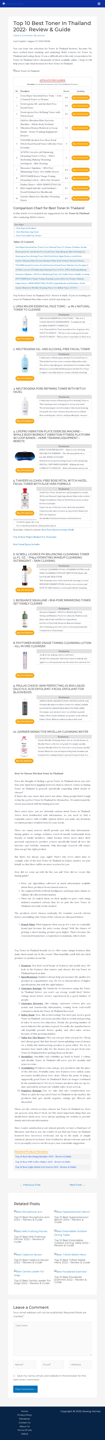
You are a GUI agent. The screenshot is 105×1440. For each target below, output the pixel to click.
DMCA (24, 1434)
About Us (25, 1426)
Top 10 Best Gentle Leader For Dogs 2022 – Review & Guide (32, 1282)
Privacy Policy (24, 1415)
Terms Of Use (25, 1430)
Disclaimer (24, 1418)
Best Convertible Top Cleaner (28, 235)
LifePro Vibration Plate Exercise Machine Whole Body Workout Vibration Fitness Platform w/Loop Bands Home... (49, 263)
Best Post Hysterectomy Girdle (58, 529)
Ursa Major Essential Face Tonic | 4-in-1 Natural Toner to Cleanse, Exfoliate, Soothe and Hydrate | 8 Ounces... (51, 249)
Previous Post (30, 1184)
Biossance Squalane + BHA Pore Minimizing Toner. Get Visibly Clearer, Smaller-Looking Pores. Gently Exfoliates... (52, 276)
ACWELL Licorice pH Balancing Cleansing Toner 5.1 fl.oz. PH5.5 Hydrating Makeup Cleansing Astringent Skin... (51, 272)
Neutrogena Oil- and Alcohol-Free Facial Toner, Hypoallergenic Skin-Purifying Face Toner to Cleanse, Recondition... (50, 254)
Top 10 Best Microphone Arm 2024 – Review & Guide (32, 1218)
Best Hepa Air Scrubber (26, 228)
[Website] (80, 1365)
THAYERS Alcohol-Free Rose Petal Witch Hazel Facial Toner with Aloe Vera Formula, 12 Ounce (51, 267)
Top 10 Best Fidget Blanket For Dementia (34, 537)
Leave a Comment (22, 35)
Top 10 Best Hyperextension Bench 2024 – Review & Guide (71, 1220)
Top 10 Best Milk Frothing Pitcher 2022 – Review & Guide (29, 1239)
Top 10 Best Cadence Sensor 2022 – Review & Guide (31, 1261)
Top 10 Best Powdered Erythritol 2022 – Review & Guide (70, 1279)
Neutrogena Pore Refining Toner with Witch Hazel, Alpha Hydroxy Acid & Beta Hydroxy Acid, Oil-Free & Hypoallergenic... (48, 258)
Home (24, 1411)
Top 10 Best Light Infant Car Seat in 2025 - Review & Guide (45, 1167)
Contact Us (24, 1422)
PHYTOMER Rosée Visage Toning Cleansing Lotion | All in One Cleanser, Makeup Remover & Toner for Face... (49, 281)
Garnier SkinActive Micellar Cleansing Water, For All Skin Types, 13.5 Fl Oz (46, 288)
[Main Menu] (99, 3)
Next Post (77, 1184)
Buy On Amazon (80, 97)
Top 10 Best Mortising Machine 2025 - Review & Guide (43, 1156)
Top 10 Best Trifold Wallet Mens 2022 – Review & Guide (72, 1261)
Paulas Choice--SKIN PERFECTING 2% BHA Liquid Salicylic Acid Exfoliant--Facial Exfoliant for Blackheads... (50, 285)
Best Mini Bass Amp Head (27, 232)
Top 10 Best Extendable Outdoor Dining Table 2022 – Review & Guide (72, 1243)
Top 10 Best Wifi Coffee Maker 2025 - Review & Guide (42, 1161)
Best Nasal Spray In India (26, 544)
